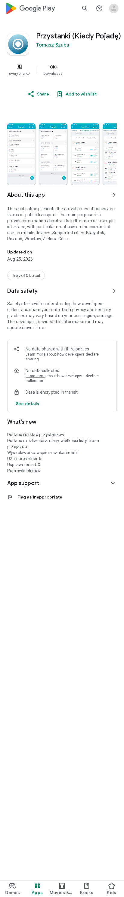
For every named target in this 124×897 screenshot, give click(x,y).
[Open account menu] (114, 8)
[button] (28, 73)
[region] (62, 70)
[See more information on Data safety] (113, 291)
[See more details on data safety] (28, 403)
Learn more (35, 354)
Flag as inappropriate (34, 497)
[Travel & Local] (26, 275)
